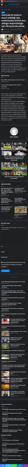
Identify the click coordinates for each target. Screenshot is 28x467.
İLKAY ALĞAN (6, 29)
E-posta (3, 251)
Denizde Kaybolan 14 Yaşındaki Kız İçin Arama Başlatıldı (6, 208)
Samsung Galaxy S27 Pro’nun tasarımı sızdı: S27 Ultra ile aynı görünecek (18, 321)
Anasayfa (4, 9)
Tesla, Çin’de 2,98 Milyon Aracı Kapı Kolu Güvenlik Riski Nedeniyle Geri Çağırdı (18, 380)
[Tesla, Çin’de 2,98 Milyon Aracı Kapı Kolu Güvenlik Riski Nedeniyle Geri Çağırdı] (5, 380)
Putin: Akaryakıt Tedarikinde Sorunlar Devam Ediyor (20, 200)
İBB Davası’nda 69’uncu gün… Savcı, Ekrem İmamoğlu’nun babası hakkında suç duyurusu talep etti (7, 191)
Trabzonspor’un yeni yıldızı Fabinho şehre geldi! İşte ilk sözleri (17, 393)
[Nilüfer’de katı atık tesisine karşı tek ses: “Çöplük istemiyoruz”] (5, 356)
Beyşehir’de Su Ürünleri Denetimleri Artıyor (16, 338)
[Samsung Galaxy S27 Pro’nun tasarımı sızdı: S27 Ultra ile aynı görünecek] (5, 321)
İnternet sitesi (4, 257)
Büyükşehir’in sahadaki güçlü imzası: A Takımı (18, 385)
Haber (9, 9)
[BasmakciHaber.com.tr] (14, 4)
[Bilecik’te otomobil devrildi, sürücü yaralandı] (5, 346)
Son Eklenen (14, 277)
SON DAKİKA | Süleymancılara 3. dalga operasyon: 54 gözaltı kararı (6, 200)
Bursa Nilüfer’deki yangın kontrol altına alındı (13, 80)
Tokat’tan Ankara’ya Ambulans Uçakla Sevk (13, 350)
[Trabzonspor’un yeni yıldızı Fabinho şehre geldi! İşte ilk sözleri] (5, 393)
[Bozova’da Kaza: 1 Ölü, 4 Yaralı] (21, 209)
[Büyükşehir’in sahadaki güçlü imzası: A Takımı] (5, 387)
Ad (2, 246)
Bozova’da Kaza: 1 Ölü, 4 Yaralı (20, 215)
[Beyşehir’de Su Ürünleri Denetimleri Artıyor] (5, 339)
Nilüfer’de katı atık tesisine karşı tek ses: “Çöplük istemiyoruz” (17, 356)
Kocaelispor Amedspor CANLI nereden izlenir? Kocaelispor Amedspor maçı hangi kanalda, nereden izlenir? (13, 366)
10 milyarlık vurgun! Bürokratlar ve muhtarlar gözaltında (20, 190)
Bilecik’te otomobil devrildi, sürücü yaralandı (17, 344)
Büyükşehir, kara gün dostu (9, 361)
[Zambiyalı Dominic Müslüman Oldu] (5, 374)
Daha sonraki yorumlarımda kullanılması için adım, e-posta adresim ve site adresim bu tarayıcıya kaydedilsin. (13, 264)
